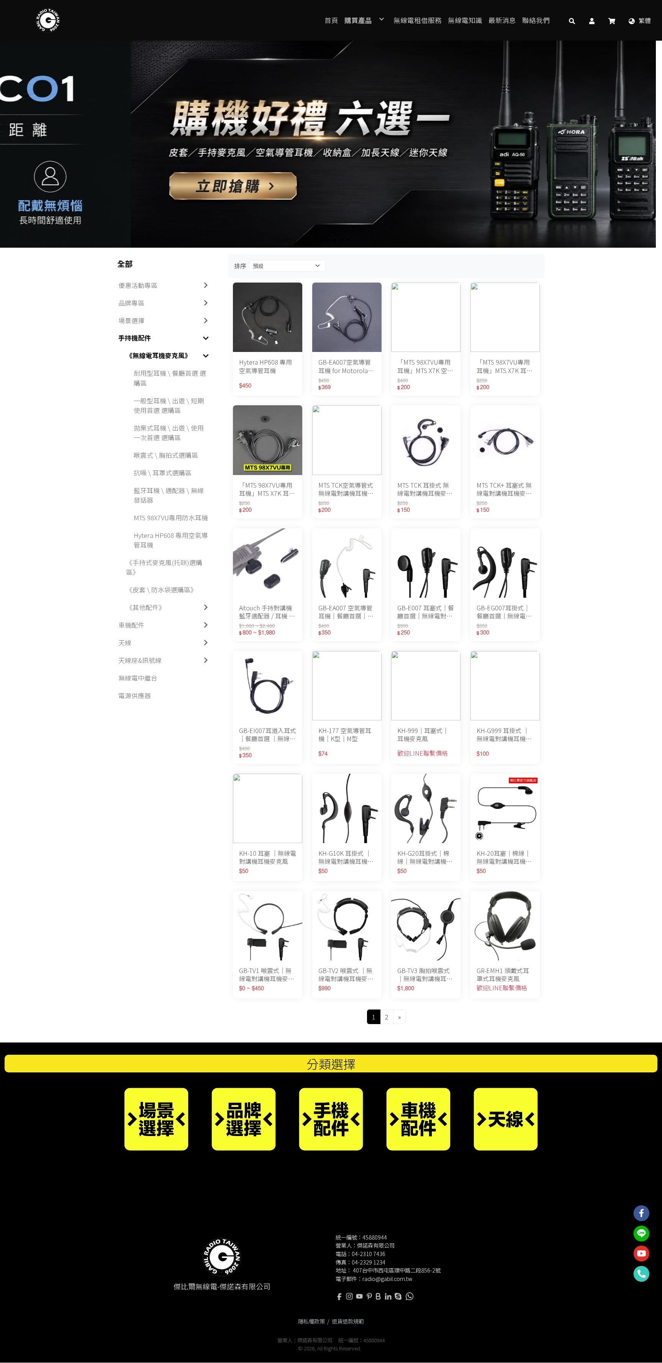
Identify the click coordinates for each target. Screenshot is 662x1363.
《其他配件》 (145, 607)
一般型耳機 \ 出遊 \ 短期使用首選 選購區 (169, 405)
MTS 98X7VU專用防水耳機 (171, 517)
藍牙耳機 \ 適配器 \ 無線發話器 (169, 495)
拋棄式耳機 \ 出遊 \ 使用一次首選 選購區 (169, 432)
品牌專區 (131, 302)
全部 (125, 263)
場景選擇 (131, 320)
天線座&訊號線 (140, 660)
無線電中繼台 (137, 677)
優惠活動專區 (137, 285)
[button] (572, 20)
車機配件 (131, 625)
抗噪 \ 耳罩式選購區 (163, 472)
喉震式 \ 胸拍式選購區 (166, 455)
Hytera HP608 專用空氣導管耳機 (171, 540)
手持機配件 (134, 337)
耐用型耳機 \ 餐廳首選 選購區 (170, 377)
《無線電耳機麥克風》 (158, 355)
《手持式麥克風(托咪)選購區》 (164, 567)
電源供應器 (134, 695)
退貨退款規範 (348, 1321)
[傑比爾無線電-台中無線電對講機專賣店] (48, 20)
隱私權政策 (311, 1321)
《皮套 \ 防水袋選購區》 (161, 589)
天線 (124, 642)
